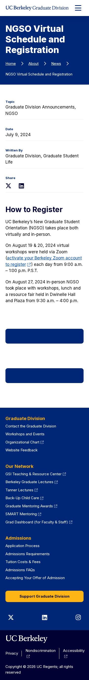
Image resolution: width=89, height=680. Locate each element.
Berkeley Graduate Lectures (31, 481)
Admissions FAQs (20, 570)
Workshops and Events (24, 434)
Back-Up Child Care (24, 498)
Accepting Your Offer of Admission (35, 577)
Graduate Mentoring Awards (31, 506)
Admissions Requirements (27, 553)
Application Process (22, 545)
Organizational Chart (24, 442)
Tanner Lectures (21, 490)
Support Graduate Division (44, 596)
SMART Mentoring (23, 514)
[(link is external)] (26, 639)
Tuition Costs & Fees (23, 561)
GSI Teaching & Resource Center (35, 474)
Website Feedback (21, 450)
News (56, 63)
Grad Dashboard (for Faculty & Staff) (39, 522)
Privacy (11, 653)
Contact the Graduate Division (30, 426)
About (33, 63)
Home (10, 63)
